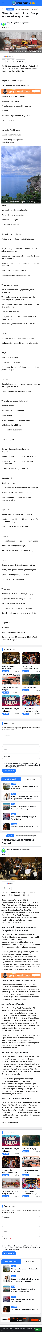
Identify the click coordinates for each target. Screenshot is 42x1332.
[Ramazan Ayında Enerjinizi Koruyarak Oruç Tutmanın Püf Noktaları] (21, 796)
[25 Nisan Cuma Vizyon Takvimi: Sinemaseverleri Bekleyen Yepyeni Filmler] (11, 705)
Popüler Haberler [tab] (11, 779)
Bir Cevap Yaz (9, 723)
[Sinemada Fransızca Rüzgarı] (11, 684)
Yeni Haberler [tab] (30, 779)
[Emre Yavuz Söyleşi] (31, 684)
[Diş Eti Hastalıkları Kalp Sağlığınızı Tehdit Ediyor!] (21, 817)
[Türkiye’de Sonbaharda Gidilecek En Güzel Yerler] (21, 786)
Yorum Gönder (9, 771)
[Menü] (3, 3)
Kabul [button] (37, 1329)
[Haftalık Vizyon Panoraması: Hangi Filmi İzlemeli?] (31, 705)
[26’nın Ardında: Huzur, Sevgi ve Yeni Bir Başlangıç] (11, 1187)
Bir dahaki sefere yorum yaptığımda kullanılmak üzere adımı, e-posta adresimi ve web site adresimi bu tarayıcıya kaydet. (22, 765)
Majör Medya (11, 23)
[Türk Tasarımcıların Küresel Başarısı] (21, 826)
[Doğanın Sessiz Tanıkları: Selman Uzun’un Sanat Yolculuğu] (21, 807)
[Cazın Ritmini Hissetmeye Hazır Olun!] (31, 662)
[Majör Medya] (23, 3)
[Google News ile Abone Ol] (8, 56)
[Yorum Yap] (3, 61)
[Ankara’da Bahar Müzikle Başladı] (11, 662)
